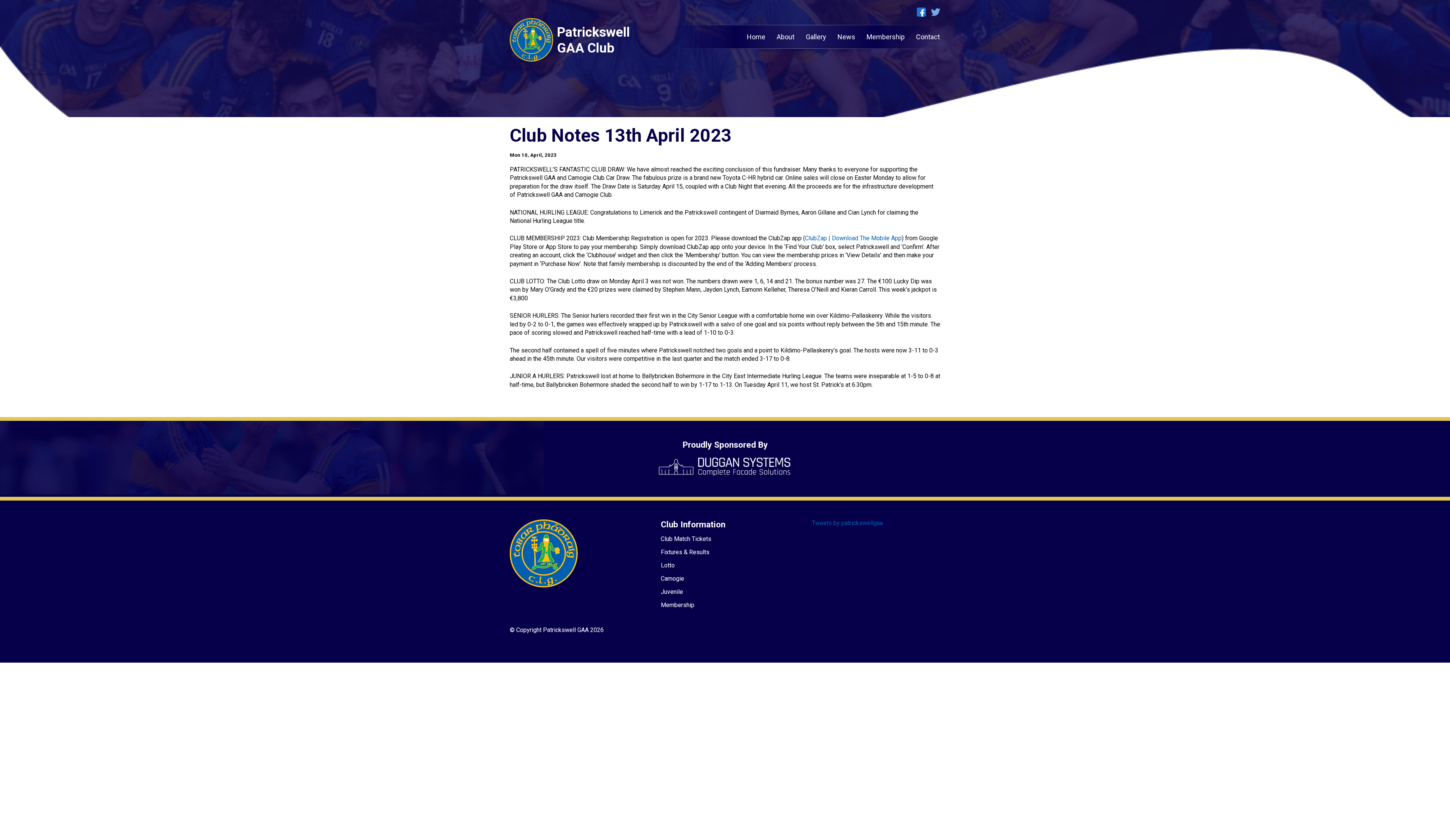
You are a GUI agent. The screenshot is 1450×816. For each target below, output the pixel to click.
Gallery (816, 37)
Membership (886, 37)
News (846, 37)
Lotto (668, 565)
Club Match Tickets (686, 538)
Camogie (672, 578)
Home (756, 37)
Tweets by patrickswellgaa (847, 523)
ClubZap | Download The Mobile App (853, 238)
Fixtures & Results (685, 552)
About (785, 37)
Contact (928, 37)
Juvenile (672, 591)
